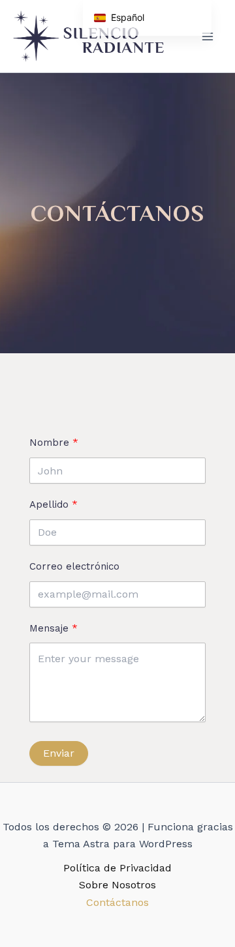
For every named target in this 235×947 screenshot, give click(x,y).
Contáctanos (117, 902)
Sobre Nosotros (117, 885)
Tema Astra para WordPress (122, 844)
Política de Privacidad (117, 868)
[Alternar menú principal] (207, 36)
